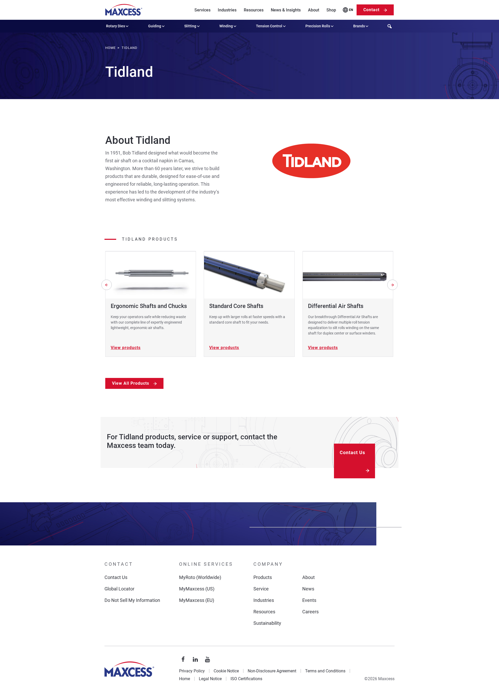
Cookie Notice (226, 670)
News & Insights (286, 10)
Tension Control (269, 26)
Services (202, 10)
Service (261, 588)
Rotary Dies (115, 26)
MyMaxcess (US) (196, 588)
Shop (331, 10)
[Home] (123, 10)
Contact (371, 9)
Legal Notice (210, 678)
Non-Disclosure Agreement (272, 670)
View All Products (130, 383)
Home (184, 678)
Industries (227, 10)
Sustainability (267, 623)
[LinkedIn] (195, 659)
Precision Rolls (317, 26)
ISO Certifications (246, 678)
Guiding (154, 26)
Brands (359, 26)
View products (126, 347)
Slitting (190, 26)
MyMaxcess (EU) (196, 600)
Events (309, 600)
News (308, 588)
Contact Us (352, 452)
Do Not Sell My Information (132, 600)
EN (351, 10)
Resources (254, 10)
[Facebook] (183, 659)
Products (262, 577)
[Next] (392, 285)
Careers (310, 611)
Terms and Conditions (325, 670)
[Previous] (106, 285)
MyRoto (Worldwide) (200, 577)
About (313, 10)
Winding (226, 26)
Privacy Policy (192, 670)
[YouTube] (207, 659)
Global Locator (119, 588)
